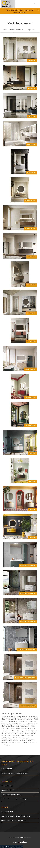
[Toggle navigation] (36, 4)
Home (8, 10)
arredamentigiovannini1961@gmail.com (20, 799)
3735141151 (10, 790)
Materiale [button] (19, 30)
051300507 (10, 786)
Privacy (3, 847)
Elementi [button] (12, 30)
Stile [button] (25, 30)
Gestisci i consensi (17, 847)
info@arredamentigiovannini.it (13, 794)
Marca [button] (5, 30)
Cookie (8, 847)
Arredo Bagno (28, 10)
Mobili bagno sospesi (20, 12)
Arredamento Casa (17, 10)
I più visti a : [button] (32, 30)
